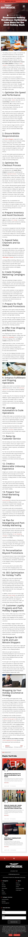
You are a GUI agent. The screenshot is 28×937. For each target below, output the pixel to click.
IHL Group (14, 220)
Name (3, 910)
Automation (10, 429)
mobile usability (11, 595)
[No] (26, 930)
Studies (13, 100)
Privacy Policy (20, 933)
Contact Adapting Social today (9, 740)
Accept (10, 935)
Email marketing (6, 500)
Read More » (6, 782)
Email (3, 915)
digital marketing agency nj (9, 719)
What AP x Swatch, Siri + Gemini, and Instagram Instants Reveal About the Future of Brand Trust (13, 807)
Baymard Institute (11, 173)
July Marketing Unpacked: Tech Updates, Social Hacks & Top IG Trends (12, 775)
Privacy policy (17, 935)
